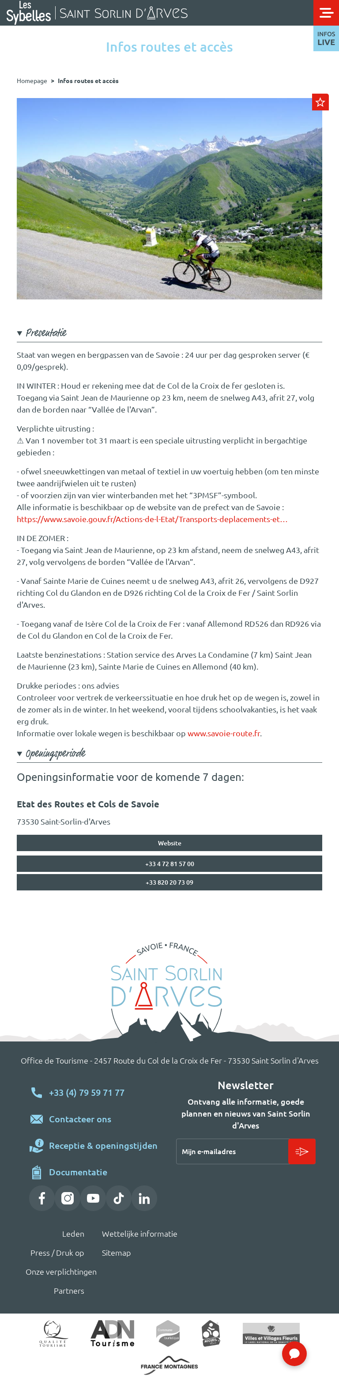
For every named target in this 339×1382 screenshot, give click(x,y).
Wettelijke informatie (129, 1233)
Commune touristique (168, 1333)
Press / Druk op (57, 1252)
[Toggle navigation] (326, 13)
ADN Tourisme (112, 1333)
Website (169, 843)
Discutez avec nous (294, 1353)
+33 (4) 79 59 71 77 (86, 1092)
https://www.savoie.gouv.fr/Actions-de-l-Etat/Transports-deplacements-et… (152, 519)
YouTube (93, 1198)
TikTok (119, 1198)
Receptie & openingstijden (103, 1145)
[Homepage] (157, 13)
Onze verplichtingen (56, 1271)
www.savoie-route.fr (224, 733)
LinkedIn (144, 1198)
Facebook (42, 1198)
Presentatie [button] (45, 333)
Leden (73, 1233)
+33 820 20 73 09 (169, 882)
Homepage (32, 80)
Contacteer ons (80, 1119)
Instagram (67, 1198)
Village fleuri (271, 1333)
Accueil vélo (211, 1333)
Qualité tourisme (54, 1333)
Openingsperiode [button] (55, 754)
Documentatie (78, 1172)
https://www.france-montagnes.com (169, 1365)
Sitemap (116, 1252)
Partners (69, 1290)
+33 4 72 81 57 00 (169, 863)
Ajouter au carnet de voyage (320, 102)
